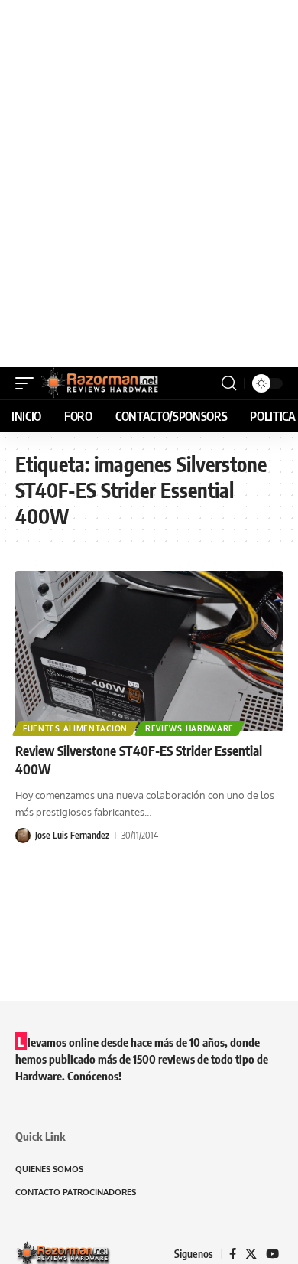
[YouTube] (272, 1254)
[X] (251, 1254)
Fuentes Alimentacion (75, 728)
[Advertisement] (149, 183)
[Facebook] (232, 1254)
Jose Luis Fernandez (72, 835)
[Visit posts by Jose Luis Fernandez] (23, 835)
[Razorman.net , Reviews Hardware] (100, 383)
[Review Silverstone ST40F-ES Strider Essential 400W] (149, 651)
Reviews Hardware (189, 728)
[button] (28, 383)
